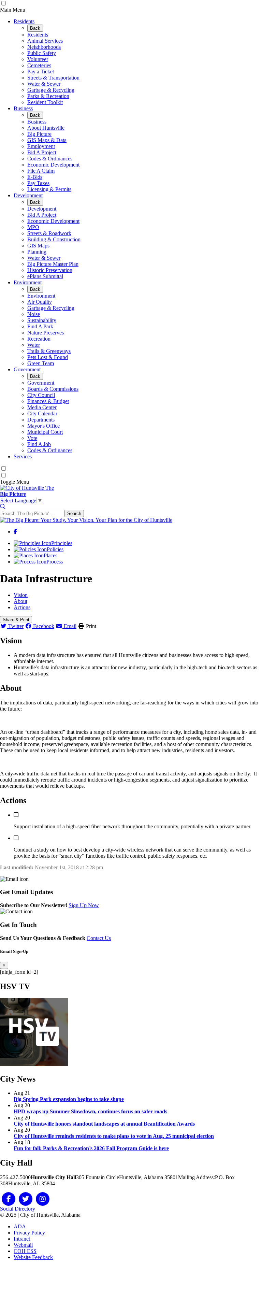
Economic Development (53, 165)
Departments (41, 420)
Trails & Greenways (49, 351)
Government (27, 369)
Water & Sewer (43, 84)
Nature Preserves (45, 332)
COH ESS (25, 1251)
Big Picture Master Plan (52, 264)
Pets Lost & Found (47, 357)
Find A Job (39, 444)
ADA (20, 1226)
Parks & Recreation (48, 96)
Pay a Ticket (40, 71)
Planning (36, 252)
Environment (28, 282)
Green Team (40, 363)
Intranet (22, 1239)
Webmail (23, 1245)
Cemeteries (39, 65)
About (20, 601)
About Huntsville (45, 128)
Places (50, 555)
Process (54, 562)
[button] (2, 507)
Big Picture (39, 134)
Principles (61, 543)
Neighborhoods (44, 47)
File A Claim (41, 171)
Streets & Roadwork (49, 233)
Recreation (38, 339)
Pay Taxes (38, 183)
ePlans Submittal (45, 276)
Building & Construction (54, 239)
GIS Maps (38, 245)
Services (23, 456)
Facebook (43, 626)
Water (33, 345)
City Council (41, 395)
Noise (33, 314)
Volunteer (37, 59)
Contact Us (99, 938)
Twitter (15, 626)
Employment (41, 146)
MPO (33, 227)
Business (23, 108)
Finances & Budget (48, 401)
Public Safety (41, 53)
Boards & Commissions (52, 389)
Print (90, 626)
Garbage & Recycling (50, 90)
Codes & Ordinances (49, 158)
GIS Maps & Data (47, 140)
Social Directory (17, 1209)
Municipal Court (45, 432)
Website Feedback (33, 1257)
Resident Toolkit (45, 102)
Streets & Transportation (53, 78)
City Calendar (42, 413)
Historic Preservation (49, 270)
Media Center (42, 407)
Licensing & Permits (49, 189)
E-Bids (34, 177)
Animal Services (45, 41)
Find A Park (40, 326)
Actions (22, 607)
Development (28, 195)
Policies (55, 549)
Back (35, 28)
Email (69, 626)
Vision (21, 595)
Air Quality (39, 302)
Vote (32, 438)
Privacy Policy (29, 1232)
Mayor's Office (43, 426)
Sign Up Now (84, 905)
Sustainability (41, 320)
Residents (24, 21)
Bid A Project (41, 152)
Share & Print (16, 619)
